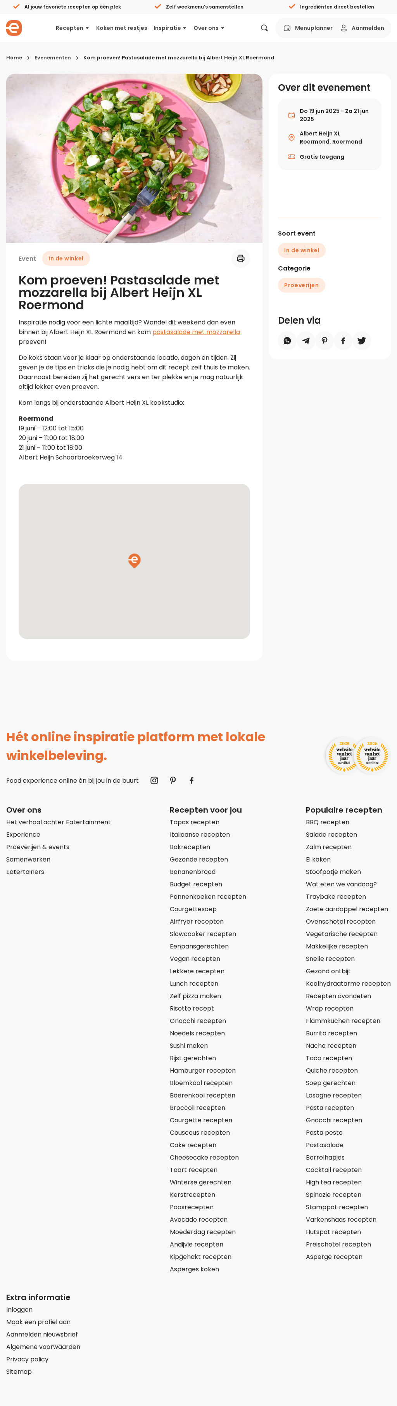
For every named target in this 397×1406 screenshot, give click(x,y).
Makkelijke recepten (337, 946)
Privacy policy (27, 1359)
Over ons (206, 28)
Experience (23, 834)
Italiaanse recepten (200, 834)
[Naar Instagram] (154, 780)
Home (14, 57)
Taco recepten (329, 1058)
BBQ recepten (327, 822)
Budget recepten (196, 884)
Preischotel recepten (338, 1244)
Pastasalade (324, 1145)
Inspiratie (167, 28)
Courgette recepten (201, 1120)
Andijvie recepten (196, 1244)
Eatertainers (25, 871)
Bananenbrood (193, 871)
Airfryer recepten (197, 921)
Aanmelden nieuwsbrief (42, 1334)
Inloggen (19, 1309)
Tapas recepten (194, 822)
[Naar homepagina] (14, 28)
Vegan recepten (195, 958)
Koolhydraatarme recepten (348, 983)
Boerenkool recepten (202, 1095)
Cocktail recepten (334, 1169)
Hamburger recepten (203, 1070)
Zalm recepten (329, 847)
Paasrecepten (192, 1207)
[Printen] (240, 258)
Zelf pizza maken (195, 996)
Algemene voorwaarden (43, 1346)
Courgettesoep (193, 909)
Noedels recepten (197, 1033)
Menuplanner (314, 28)
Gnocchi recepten (198, 1020)
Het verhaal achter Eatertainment (58, 822)
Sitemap (19, 1371)
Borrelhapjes (325, 1157)
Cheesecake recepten (204, 1157)
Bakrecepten (190, 847)
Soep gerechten (331, 1082)
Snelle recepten (330, 958)
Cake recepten (193, 1145)
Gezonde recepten (199, 859)
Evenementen (53, 57)
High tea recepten (334, 1182)
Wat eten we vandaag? (341, 884)
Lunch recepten (194, 983)
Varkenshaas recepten (341, 1219)
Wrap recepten (330, 1008)
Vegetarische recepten (342, 933)
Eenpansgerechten (199, 946)
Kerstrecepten (192, 1194)
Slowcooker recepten (203, 933)
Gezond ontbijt (328, 971)
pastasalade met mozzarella (196, 332)
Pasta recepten (330, 1107)
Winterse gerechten (200, 1182)
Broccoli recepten (197, 1107)
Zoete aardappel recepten (347, 909)
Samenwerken (28, 859)
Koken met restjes (121, 28)
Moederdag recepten (203, 1231)
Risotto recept (192, 1008)
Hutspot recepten (333, 1231)
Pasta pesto (324, 1132)
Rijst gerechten (193, 1058)
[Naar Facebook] (191, 780)
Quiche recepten (332, 1070)
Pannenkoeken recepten (208, 896)
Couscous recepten (200, 1132)
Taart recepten (193, 1169)
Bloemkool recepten (201, 1082)
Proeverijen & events (37, 847)
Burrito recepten (331, 1033)
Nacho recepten (331, 1045)
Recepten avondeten (338, 996)
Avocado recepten (199, 1219)
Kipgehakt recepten (200, 1256)
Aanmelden (368, 28)
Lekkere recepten (197, 971)
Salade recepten (331, 834)
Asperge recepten (334, 1256)
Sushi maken (189, 1045)
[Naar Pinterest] (173, 780)
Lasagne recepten (334, 1095)
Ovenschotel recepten (341, 921)
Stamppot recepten (337, 1207)
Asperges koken (194, 1269)
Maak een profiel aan (38, 1322)
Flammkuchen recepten (343, 1020)
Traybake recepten (336, 896)
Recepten (69, 28)
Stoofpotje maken (333, 871)
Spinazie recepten (333, 1194)
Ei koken (318, 859)
